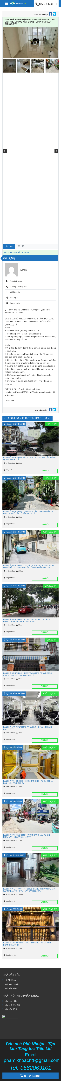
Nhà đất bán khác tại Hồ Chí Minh (27, 418)
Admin (23, 269)
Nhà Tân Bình (11, 988)
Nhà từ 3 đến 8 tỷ (12, 1005)
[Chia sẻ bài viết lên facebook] (51, 15)
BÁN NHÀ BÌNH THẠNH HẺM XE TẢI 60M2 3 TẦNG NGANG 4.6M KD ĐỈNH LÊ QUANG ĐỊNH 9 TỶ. (27, 674)
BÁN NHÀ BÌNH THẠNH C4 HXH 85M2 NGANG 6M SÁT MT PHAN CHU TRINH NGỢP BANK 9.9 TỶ (27, 620)
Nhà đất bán (11, 463)
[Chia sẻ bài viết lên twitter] (54, 15)
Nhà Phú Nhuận (12, 984)
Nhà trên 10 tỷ (11, 1009)
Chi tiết (44, 470)
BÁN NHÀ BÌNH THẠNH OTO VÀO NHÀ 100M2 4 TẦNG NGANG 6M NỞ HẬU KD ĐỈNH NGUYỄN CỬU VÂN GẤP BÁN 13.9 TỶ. (29, 566)
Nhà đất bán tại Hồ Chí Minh (16, 252)
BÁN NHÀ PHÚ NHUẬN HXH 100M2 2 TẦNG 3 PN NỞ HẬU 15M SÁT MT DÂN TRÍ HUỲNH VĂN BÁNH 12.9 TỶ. (29, 890)
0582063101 (32, 1076)
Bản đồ (21, 246)
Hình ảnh (9, 246)
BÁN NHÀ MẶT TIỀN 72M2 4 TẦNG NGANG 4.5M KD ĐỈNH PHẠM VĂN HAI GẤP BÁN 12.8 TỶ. (27, 836)
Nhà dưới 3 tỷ (11, 1001)
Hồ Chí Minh (10, 980)
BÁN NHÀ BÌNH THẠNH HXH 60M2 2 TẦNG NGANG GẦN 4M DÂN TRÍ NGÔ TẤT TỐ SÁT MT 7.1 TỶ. (28, 512)
